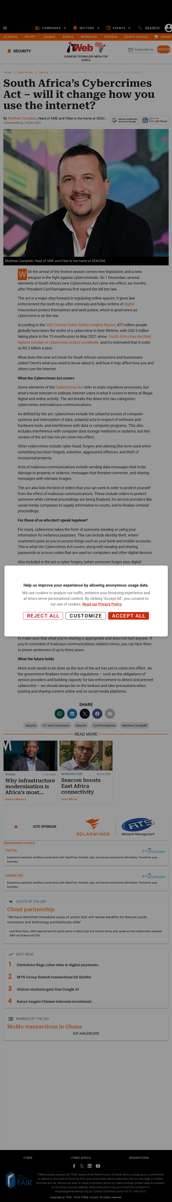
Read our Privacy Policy (102, 604)
